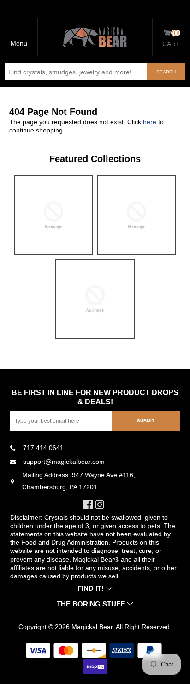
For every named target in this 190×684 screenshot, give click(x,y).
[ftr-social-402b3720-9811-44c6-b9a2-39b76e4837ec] (89, 504)
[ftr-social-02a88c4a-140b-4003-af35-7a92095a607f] (101, 504)
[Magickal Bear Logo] (95, 37)
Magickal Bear (92, 626)
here (149, 122)
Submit (145, 420)
